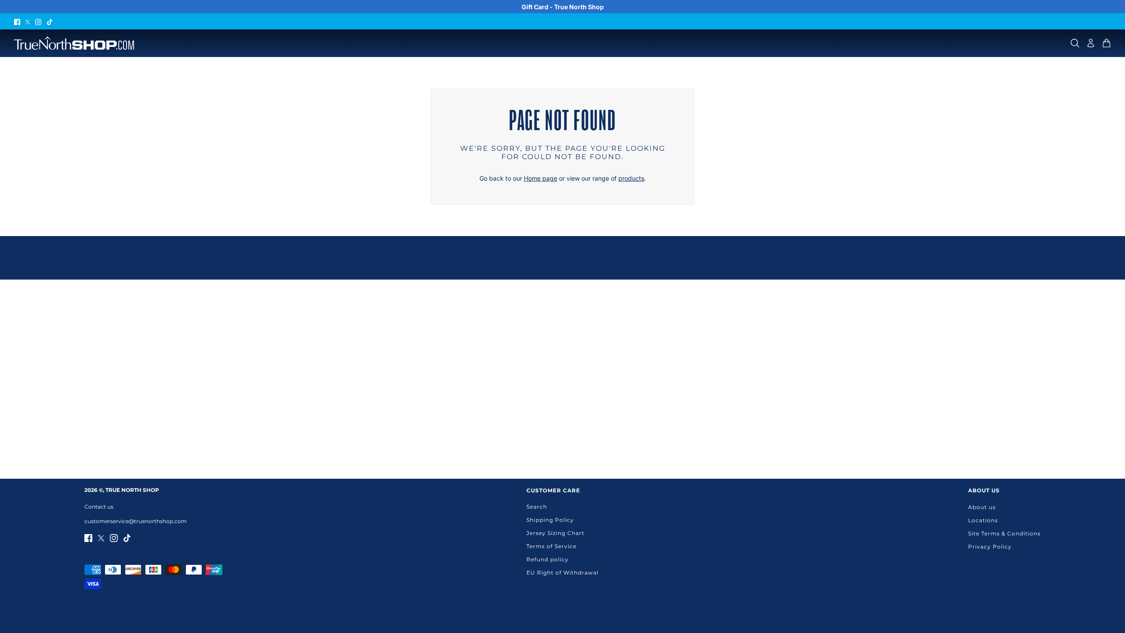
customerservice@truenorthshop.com (135, 521)
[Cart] (1106, 43)
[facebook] (17, 21)
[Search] (1075, 43)
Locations (983, 520)
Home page (540, 178)
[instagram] (38, 21)
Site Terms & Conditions (1004, 533)
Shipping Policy (550, 520)
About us (982, 507)
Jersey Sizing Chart (555, 533)
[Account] (1090, 43)
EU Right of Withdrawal (562, 572)
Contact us (98, 506)
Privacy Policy (990, 546)
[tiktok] (49, 21)
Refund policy (547, 559)
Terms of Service (551, 546)
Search (536, 506)
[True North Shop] (74, 43)
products (631, 178)
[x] (27, 21)
